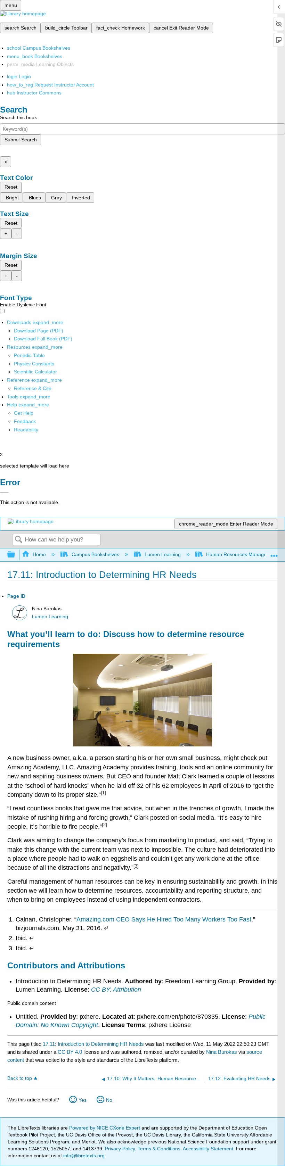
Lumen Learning (162, 554)
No (109, 1100)
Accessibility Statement (208, 1148)
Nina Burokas (221, 1052)
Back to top (19, 1078)
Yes (83, 1100)
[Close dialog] (4, 492)
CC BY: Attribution (116, 989)
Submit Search (21, 139)
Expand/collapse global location (274, 552)
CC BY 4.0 (70, 1052)
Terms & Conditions (159, 1148)
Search (18, 540)
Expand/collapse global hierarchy (15, 555)
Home (39, 554)
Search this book (18, 117)
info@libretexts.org (83, 1155)
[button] (25, 421)
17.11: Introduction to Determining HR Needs (93, 1044)
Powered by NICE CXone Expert (105, 1128)
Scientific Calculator (35, 371)
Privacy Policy (120, 1148)
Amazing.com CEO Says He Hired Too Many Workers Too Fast (163, 919)
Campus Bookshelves (95, 554)
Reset (11, 187)
